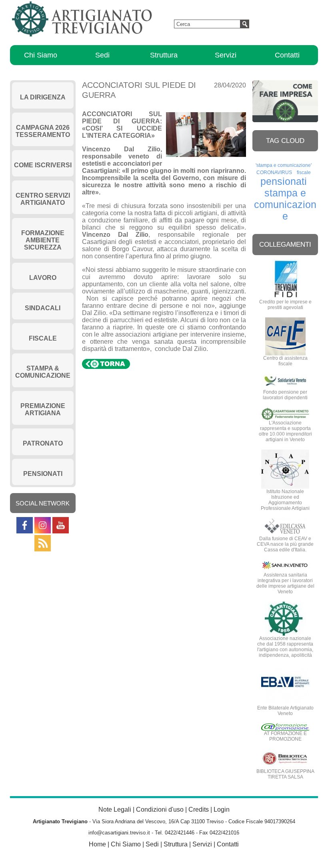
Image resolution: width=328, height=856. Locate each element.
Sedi (102, 55)
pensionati (283, 181)
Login (222, 809)
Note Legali (114, 809)
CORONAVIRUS (274, 172)
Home (97, 844)
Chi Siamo (40, 55)
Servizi (225, 55)
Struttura (164, 55)
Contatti (287, 55)
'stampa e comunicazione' (284, 165)
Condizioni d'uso (160, 809)
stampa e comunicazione (285, 204)
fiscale (304, 172)
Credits (198, 809)
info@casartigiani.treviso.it (119, 833)
